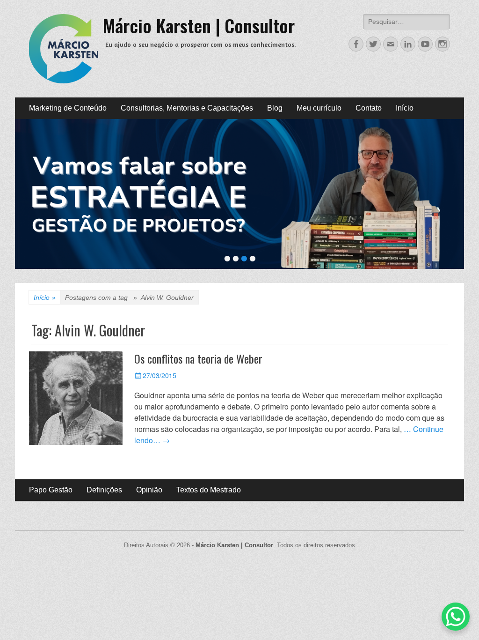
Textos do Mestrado (208, 490)
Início (405, 108)
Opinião (149, 490)
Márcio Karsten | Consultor (199, 25)
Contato (369, 108)
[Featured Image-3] (239, 194)
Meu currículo (319, 108)
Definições (104, 490)
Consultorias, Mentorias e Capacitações (187, 108)
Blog (275, 108)
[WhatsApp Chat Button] (456, 617)
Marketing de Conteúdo (68, 108)
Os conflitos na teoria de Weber (198, 358)
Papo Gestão (51, 490)
